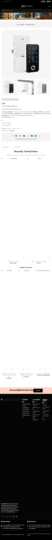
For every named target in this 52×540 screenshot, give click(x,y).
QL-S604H (26, 377)
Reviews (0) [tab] (17, 147)
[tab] (6, 147)
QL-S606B (8, 378)
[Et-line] (48, 1)
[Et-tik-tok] (11, 516)
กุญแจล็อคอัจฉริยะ (41, 373)
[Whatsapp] (44, 1)
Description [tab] (6, 147)
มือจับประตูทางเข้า (35, 261)
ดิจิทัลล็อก (22, 24)
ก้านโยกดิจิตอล (22, 373)
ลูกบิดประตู (9, 373)
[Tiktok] (46, 1)
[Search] (49, 10)
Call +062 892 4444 (7, 1)
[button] (49, 6)
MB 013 (39, 263)
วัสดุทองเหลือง (43, 261)
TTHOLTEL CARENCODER (43, 375)
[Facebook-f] (42, 1)
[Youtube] (50, 1)
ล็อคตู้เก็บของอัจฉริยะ (30, 24)
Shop (6, 16)
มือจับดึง (10, 261)
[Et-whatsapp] (8, 516)
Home (2, 16)
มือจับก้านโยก (28, 375)
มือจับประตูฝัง (15, 261)
